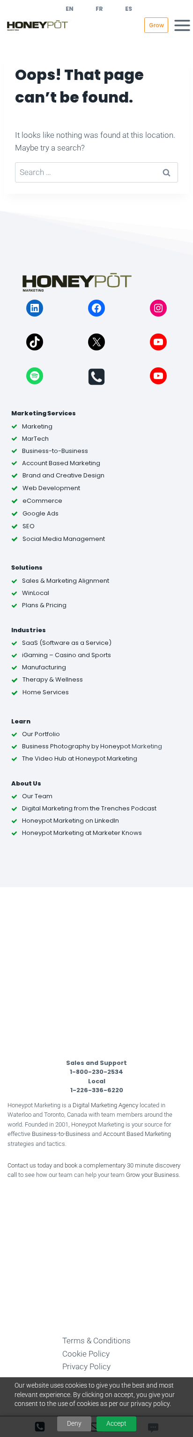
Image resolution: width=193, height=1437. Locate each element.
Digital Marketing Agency (105, 1105)
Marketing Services (43, 413)
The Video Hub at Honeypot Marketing (79, 758)
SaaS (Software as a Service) (66, 642)
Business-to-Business (61, 1133)
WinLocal (35, 592)
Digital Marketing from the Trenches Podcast (89, 808)
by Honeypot (110, 746)
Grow (156, 25)
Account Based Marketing (137, 1133)
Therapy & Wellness (52, 679)
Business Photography (56, 746)
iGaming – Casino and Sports (66, 655)
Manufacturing (44, 667)
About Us (26, 783)
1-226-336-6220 (96, 1090)
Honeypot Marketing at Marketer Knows (82, 832)
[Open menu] (182, 25)
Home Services (45, 692)
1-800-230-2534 (96, 1072)
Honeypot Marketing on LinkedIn (70, 820)
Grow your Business (152, 1174)
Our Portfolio (41, 734)
